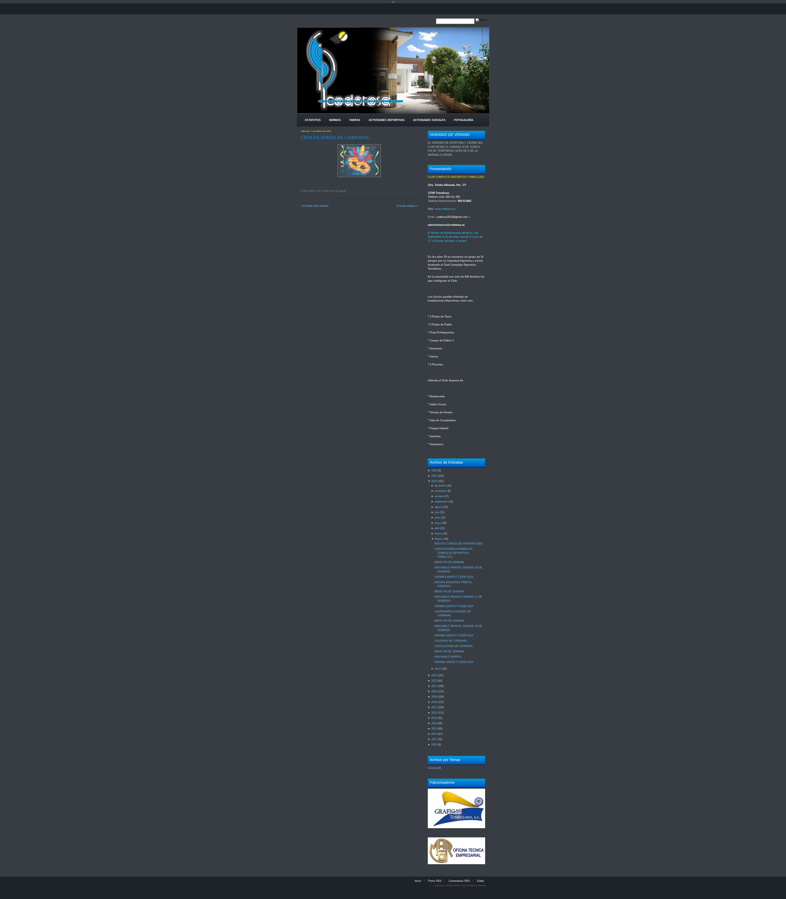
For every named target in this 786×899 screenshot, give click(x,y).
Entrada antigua (406, 205)
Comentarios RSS (459, 880)
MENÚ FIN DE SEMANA (449, 562)
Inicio (418, 880)
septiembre (441, 501)
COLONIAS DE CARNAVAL (450, 640)
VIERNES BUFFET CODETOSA (453, 576)
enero (438, 668)
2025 (434, 475)
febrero (439, 538)
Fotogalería (463, 120)
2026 (434, 470)
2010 (434, 744)
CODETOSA (458, 885)
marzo (438, 533)
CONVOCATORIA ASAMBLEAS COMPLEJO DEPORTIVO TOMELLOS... (453, 552)
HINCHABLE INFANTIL (448, 656)
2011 (434, 739)
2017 (434, 707)
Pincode (482, 885)
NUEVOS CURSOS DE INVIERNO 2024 (458, 543)
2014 (434, 723)
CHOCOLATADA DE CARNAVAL (335, 137)
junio (437, 517)
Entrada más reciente (316, 205)
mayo (438, 522)
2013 (434, 728)
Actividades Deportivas (387, 120)
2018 (434, 702)
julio (437, 512)
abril (437, 528)
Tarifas (354, 120)
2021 (434, 686)
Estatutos (313, 120)
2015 (434, 717)
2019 (434, 696)
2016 (434, 712)
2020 (434, 691)
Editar (480, 880)
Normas (335, 120)
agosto (439, 506)
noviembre (441, 490)
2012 (434, 733)
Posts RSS (435, 880)
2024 (434, 481)
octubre (439, 496)
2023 (434, 675)
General (432, 767)
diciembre (440, 485)
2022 (434, 680)
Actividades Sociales (429, 120)
